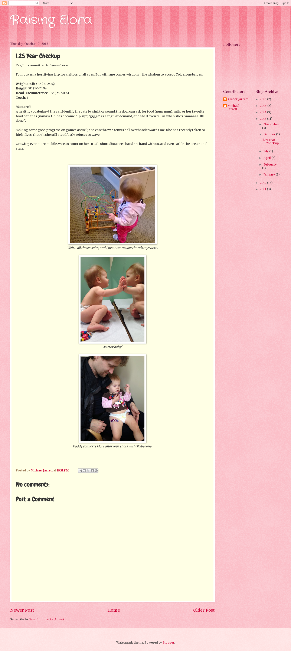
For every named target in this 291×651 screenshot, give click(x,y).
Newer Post (22, 610)
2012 (263, 183)
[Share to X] (88, 470)
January (270, 174)
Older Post (204, 610)
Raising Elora (51, 20)
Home (113, 610)
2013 (263, 119)
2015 (263, 106)
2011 (263, 189)
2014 (263, 112)
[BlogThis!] (84, 470)
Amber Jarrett (238, 99)
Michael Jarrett (233, 107)
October (270, 134)
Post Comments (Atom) (46, 619)
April (267, 158)
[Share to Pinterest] (96, 470)
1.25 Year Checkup (270, 141)
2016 (263, 99)
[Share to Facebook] (92, 470)
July (266, 151)
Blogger (168, 642)
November (271, 124)
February (270, 164)
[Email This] (80, 470)
